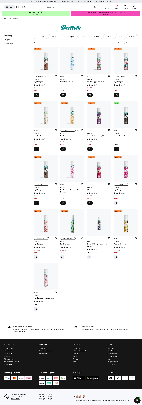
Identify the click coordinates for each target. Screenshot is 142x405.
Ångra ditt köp (9, 364)
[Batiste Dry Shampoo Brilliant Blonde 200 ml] (72, 126)
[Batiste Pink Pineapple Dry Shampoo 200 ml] (99, 72)
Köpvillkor (7, 351)
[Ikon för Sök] (95, 7)
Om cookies (8, 354)
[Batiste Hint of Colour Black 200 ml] (126, 126)
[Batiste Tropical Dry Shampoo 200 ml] (126, 234)
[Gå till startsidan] (20, 7)
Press (109, 359)
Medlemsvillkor (44, 354)
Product (75, 359)
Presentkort (8, 356)
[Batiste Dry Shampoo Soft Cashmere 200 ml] (46, 287)
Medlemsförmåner (45, 351)
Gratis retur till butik (85, 1)
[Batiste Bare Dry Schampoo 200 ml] (46, 126)
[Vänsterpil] (130, 334)
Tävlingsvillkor (9, 359)
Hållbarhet (76, 348)
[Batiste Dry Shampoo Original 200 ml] (72, 234)
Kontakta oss (8, 348)
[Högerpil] (140, 13)
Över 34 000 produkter (105, 1)
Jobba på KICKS (113, 356)
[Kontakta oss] (137, 400)
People (75, 354)
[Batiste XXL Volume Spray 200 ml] (99, 180)
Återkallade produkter (11, 362)
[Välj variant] (36, 95)
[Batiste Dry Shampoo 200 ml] (126, 180)
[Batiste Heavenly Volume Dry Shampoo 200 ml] (99, 126)
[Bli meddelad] (116, 203)
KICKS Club (42, 348)
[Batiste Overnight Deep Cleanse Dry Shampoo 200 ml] (99, 234)
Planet (75, 356)
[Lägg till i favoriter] (56, 76)
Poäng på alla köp (67, 1)
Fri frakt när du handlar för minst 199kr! (44, 1)
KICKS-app (111, 364)
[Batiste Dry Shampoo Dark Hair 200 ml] (46, 180)
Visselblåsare (112, 351)
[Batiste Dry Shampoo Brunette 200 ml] (46, 72)
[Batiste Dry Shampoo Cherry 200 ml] (126, 72)
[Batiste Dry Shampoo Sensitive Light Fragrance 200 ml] (72, 180)
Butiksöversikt (112, 354)
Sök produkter (52, 7)
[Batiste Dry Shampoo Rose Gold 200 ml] (46, 234)
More (75, 362)
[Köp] (63, 95)
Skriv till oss (15, 399)
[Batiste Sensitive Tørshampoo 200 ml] (72, 72)
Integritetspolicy (113, 362)
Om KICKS (111, 348)
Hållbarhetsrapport (79, 351)
